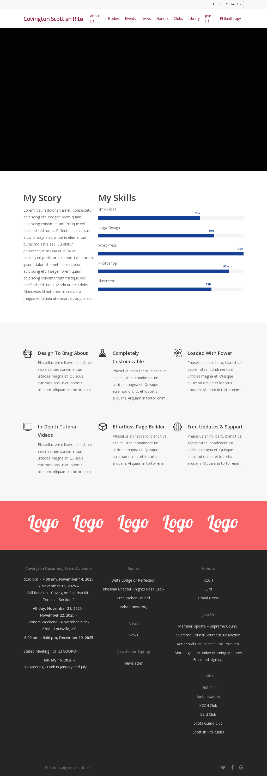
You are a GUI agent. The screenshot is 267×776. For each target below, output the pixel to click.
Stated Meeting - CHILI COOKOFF (51, 651)
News (133, 634)
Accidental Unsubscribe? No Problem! (208, 643)
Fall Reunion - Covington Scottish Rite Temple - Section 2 (58, 596)
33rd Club (208, 714)
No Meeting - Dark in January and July (55, 666)
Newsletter (133, 663)
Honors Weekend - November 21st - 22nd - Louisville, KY (58, 625)
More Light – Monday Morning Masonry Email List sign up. (208, 656)
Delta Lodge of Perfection (133, 580)
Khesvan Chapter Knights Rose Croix (133, 589)
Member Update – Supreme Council (208, 626)
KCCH (208, 580)
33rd (208, 589)
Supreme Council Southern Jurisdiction (208, 634)
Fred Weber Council (133, 597)
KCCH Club (208, 705)
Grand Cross (208, 597)
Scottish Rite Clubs (208, 732)
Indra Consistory (133, 606)
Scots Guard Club (208, 723)
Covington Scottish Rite (53, 18)
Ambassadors (208, 696)
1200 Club (208, 687)
